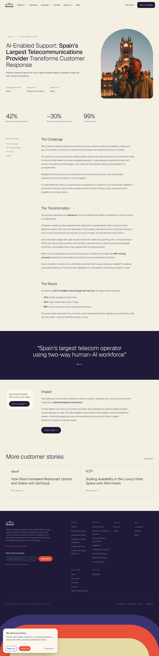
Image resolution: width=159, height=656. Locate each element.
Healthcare (96, 545)
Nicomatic (75, 583)
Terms (140, 604)
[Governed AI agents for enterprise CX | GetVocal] (9, 5)
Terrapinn (74, 587)
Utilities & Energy (98, 562)
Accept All (24, 648)
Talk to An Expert (146, 5)
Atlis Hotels (75, 578)
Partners (57, 5)
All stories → (148, 459)
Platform (20, 5)
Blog (78, 5)
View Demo (129, 5)
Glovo (73, 574)
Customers (33, 5)
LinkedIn (149, 604)
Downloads (96, 574)
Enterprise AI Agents (78, 535)
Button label (51, 430)
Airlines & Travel (98, 527)
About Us (67, 5)
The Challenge (12, 144)
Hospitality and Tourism (101, 549)
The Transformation (13, 148)
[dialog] (30, 641)
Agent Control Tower (78, 531)
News (116, 531)
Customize (49, 648)
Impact (9, 155)
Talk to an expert (19, 404)
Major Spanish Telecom (79, 591)
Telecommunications (99, 558)
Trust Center (121, 604)
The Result (10, 151)
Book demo (45, 559)
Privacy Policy (131, 604)
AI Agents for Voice (78, 546)
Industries (45, 5)
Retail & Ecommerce (99, 554)
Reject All (11, 648)
